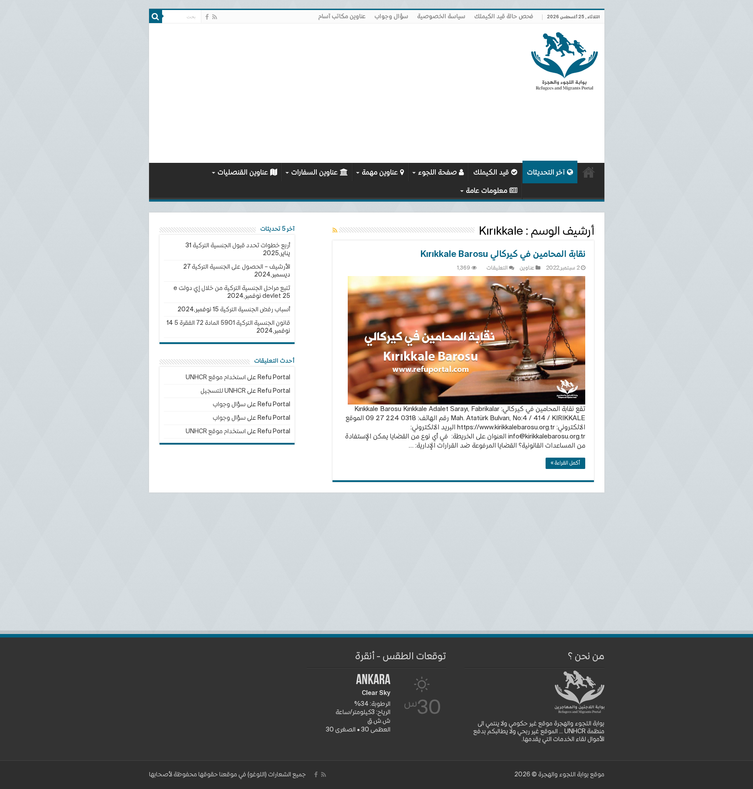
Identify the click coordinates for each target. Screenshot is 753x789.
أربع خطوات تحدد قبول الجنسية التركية (241, 246)
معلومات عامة (486, 191)
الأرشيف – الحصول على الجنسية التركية (241, 267)
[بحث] (155, 16)
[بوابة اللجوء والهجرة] (564, 59)
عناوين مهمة (380, 172)
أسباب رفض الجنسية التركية (255, 310)
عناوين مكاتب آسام (342, 16)
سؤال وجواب (391, 16)
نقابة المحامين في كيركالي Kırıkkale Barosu (503, 254)
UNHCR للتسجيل (223, 391)
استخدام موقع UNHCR (216, 377)
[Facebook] (207, 17)
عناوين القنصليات (242, 172)
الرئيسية (588, 172)
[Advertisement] (314, 93)
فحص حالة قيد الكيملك (503, 16)
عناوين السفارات (314, 172)
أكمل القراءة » (565, 463)
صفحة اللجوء (437, 172)
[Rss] (214, 17)
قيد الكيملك (491, 172)
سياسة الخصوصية (441, 16)
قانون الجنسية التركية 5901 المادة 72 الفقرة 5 (232, 323)
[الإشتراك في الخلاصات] (334, 231)
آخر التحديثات (546, 172)
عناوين (527, 268)
